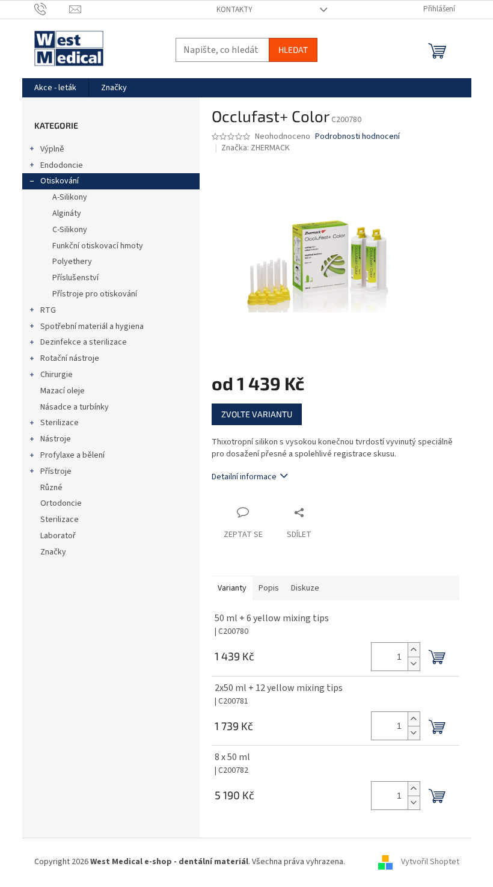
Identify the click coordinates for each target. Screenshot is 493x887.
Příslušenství (75, 278)
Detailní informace (244, 477)
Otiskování (59, 181)
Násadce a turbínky (74, 407)
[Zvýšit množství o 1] (414, 650)
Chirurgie (56, 375)
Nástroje (55, 439)
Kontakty (234, 9)
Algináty (66, 213)
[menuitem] (55, 87)
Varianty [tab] (232, 588)
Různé (51, 488)
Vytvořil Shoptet (430, 862)
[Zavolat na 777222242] (52, 9)
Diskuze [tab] (305, 588)
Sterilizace (59, 423)
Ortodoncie (61, 503)
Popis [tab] (269, 588)
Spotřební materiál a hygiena (92, 327)
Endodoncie (61, 165)
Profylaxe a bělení (72, 455)
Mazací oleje (62, 391)
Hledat (293, 50)
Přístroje (56, 471)
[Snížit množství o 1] (414, 664)
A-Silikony (69, 197)
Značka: (255, 148)
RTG (48, 310)
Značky (53, 552)
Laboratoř (58, 536)
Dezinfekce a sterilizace (83, 342)
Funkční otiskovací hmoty (97, 246)
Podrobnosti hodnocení (357, 137)
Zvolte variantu (256, 414)
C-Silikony (69, 230)
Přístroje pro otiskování (94, 294)
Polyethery (72, 262)
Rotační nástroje (69, 358)
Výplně (52, 149)
